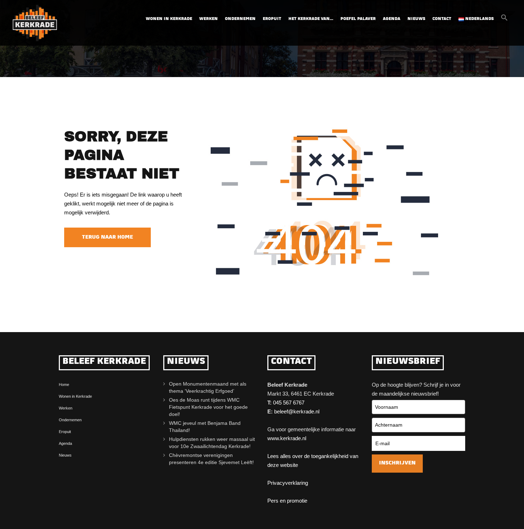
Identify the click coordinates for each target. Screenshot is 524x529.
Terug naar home (107, 237)
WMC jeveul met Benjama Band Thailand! (205, 426)
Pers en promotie (287, 501)
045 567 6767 (288, 403)
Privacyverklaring (287, 483)
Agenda (391, 19)
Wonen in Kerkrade (169, 19)
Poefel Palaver (358, 19)
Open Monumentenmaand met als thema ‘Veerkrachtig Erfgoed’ (207, 387)
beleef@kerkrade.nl (296, 411)
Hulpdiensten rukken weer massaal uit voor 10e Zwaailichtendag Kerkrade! (212, 442)
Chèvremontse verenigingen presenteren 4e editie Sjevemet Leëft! (213, 458)
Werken (208, 19)
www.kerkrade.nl (286, 438)
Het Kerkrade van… (310, 19)
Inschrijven (397, 463)
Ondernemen (240, 19)
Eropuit (272, 19)
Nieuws (416, 19)
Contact (441, 19)
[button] (504, 19)
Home (64, 384)
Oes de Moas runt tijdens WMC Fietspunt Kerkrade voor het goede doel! (208, 407)
